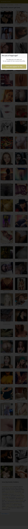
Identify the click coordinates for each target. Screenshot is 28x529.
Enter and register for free (14, 66)
